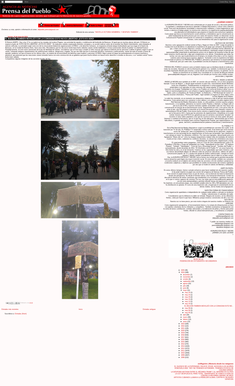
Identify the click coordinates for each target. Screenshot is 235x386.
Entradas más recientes (10, 309)
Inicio (80, 309)
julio (184, 286)
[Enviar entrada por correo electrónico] (6, 303)
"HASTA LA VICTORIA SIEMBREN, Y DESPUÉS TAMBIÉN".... (105, 32)
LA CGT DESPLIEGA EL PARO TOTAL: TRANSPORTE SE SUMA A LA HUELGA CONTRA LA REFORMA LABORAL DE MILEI (204, 374)
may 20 (188, 297)
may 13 (188, 301)
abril (184, 315)
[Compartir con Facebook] (16, 303)
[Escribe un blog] (12, 303)
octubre (186, 279)
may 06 (188, 310)
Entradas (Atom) (21, 314)
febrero (185, 319)
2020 (183, 330)
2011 (183, 351)
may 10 (188, 304)
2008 (183, 357)
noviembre (187, 277)
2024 (183, 272)
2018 (183, 335)
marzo (185, 317)
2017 (183, 337)
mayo (185, 290)
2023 (183, 324)
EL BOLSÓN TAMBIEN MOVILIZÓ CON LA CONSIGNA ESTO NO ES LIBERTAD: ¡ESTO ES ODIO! (49, 39)
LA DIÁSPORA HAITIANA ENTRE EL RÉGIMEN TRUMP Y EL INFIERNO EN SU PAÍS (202, 372)
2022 (183, 326)
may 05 (188, 312)
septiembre (187, 281)
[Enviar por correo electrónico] (9, 303)
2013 (183, 346)
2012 (183, 348)
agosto (185, 283)
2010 (183, 353)
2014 (183, 344)
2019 (183, 333)
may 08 (188, 308)
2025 (183, 270)
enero (185, 321)
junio (185, 288)
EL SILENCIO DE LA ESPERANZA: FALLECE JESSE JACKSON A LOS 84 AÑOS (203, 366)
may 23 (188, 295)
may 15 (188, 299)
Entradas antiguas (149, 309)
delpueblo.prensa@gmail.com (48, 29)
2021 (183, 328)
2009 (183, 355)
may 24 (188, 292)
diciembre (186, 275)
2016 (183, 339)
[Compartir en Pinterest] (19, 303)
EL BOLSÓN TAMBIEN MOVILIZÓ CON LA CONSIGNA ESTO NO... (208, 306)
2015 (183, 342)
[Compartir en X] (14, 303)
